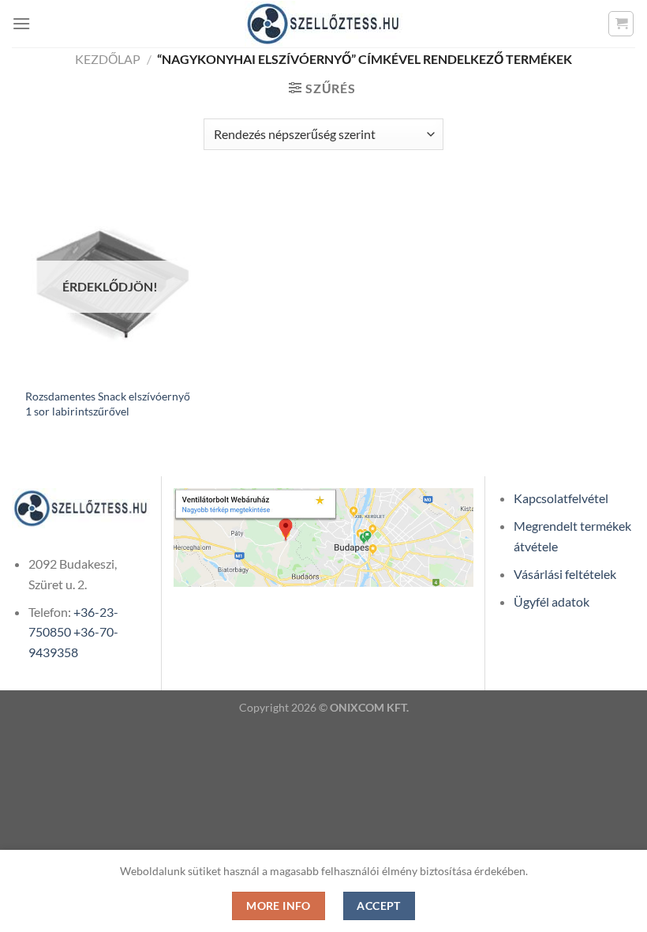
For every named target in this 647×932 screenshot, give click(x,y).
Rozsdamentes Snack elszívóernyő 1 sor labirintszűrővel (107, 403)
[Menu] (21, 23)
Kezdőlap (107, 58)
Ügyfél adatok (551, 601)
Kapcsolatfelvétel (561, 497)
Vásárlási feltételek (565, 573)
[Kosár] (621, 23)
